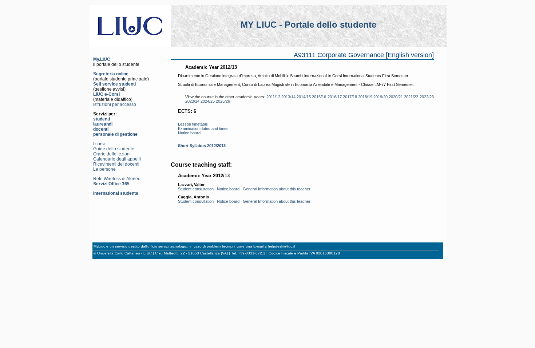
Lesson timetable (193, 124)
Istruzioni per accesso (114, 104)
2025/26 (223, 101)
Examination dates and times (203, 128)
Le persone (104, 169)
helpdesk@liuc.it (281, 246)
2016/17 (335, 97)
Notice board (189, 133)
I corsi (99, 143)
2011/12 (273, 97)
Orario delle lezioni (112, 154)
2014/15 (304, 97)
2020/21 (396, 97)
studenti (101, 119)
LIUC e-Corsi (106, 94)
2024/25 (208, 101)
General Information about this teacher (276, 189)
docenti (100, 129)
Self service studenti (114, 84)
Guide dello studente (113, 148)
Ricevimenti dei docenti (116, 164)
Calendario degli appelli (117, 159)
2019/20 (380, 97)
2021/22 (411, 97)
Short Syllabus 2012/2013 (202, 145)
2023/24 (192, 101)
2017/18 (350, 97)
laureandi (102, 124)
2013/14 (288, 97)
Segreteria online (110, 73)
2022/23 (427, 97)
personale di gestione (115, 134)
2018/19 (365, 97)
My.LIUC (101, 59)
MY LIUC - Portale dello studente (308, 24)
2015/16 (319, 97)
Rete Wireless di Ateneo (116, 178)
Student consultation (196, 189)
